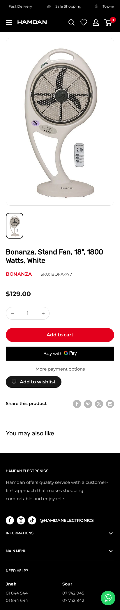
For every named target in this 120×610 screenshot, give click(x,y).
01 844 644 (17, 600)
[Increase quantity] (43, 313)
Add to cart (60, 335)
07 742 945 (73, 593)
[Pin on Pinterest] (88, 403)
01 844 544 (17, 593)
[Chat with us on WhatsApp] (108, 598)
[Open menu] (9, 22)
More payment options (60, 369)
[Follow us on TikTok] (32, 520)
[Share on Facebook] (77, 403)
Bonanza (19, 274)
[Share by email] (110, 403)
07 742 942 (73, 600)
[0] (108, 22)
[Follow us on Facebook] (10, 520)
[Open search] (71, 22)
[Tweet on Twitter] (99, 403)
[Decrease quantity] (12, 313)
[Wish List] (84, 22)
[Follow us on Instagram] (21, 520)
